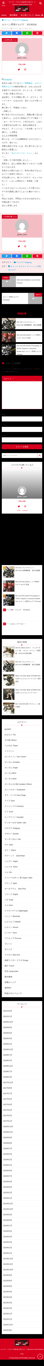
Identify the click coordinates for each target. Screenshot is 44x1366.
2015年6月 (7, 1182)
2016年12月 (8, 1126)
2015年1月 (7, 1198)
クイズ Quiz (10, 801)
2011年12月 (8, 1325)
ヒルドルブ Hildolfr (13, 922)
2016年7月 (7, 1149)
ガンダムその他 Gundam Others (18, 784)
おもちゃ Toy (10, 735)
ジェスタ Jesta (11, 867)
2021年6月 (7, 1011)
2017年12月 (8, 1082)
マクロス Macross (12, 955)
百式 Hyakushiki (11, 971)
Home (3, 15)
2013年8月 (7, 1281)
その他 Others (11, 740)
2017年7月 (7, 1093)
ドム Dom (9, 905)
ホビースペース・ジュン (21, 153)
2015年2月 (7, 1193)
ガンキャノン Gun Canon (15, 757)
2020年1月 (7, 1044)
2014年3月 (7, 1242)
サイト (5, 436)
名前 (4, 415)
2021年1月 (7, 1016)
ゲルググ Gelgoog (20, 20)
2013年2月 (7, 1308)
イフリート (9, 751)
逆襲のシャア (10, 982)
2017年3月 (7, 1110)
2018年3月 (7, 1077)
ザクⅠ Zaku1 (10, 850)
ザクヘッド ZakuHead (15, 856)
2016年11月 (8, 1132)
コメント (9, 379)
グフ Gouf (9, 812)
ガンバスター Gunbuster (15, 790)
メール (5, 425)
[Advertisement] (22, 539)
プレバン (8, 944)
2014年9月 (7, 1215)
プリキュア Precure (13, 938)
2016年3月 (7, 1154)
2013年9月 (7, 1275)
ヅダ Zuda (9, 900)
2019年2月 (7, 1060)
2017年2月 (7, 1115)
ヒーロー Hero (11, 933)
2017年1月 (7, 1121)
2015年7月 (7, 1176)
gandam (8, 729)
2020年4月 (7, 1038)
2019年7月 (7, 1055)
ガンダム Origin (11, 768)
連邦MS (8, 988)
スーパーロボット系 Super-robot (18, 878)
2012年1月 (7, 1319)
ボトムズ (8, 949)
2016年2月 (7, 1160)
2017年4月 (7, 1104)
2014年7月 (7, 1226)
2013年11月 (8, 1264)
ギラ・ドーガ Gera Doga (15, 795)
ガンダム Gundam (12, 762)
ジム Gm (8, 872)
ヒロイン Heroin (11, 927)
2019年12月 (8, 1049)
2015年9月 (7, 1171)
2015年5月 (7, 1187)
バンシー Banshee (12, 916)
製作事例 (13, 15)
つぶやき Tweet (11, 746)
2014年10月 (8, 1209)
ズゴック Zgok (11, 883)
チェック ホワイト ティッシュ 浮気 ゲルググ (24, 268)
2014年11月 (8, 1204)
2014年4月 (7, 1237)
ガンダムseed (10, 779)
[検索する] (39, 456)
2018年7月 (7, 1071)
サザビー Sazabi (12, 834)
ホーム (7, 20)
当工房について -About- (31, 15)
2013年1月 (7, 1314)
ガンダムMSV (10, 773)
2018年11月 (8, 1066)
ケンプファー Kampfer (14, 817)
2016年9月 (7, 1137)
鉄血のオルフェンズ (13, 993)
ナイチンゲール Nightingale (16, 911)
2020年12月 (8, 1022)
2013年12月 (8, 1259)
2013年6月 (7, 1286)
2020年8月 (7, 1027)
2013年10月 (8, 1270)
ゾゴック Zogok (11, 894)
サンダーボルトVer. (13, 839)
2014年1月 (7, 1253)
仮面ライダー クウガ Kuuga (16, 960)
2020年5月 (7, 1033)
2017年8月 (7, 1088)
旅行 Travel (9, 966)
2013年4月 (7, 1297)
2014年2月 (7, 1248)
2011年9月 (7, 1330)
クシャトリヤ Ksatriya (14, 806)
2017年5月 (7, 1099)
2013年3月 (7, 1303)
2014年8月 (7, 1220)
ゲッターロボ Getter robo (15, 823)
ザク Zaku (9, 845)
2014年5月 (7, 1231)
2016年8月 (7, 1143)
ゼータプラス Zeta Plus (15, 889)
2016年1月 (7, 1165)
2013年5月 (7, 1292)
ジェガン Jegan (11, 861)
